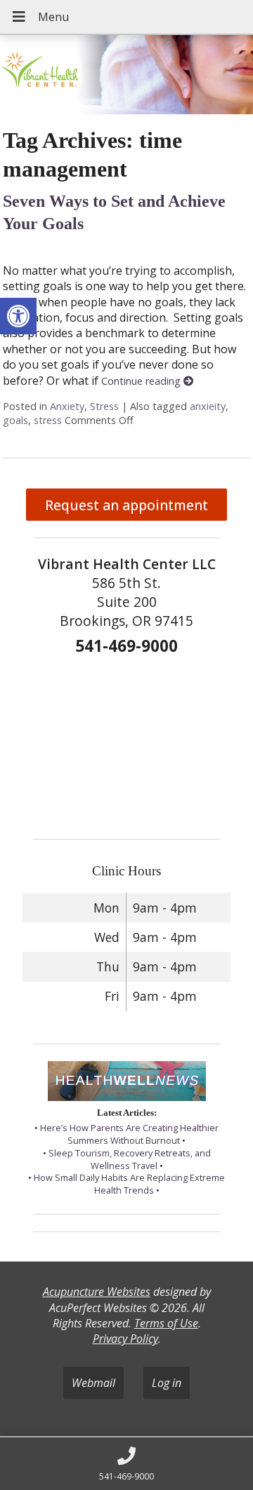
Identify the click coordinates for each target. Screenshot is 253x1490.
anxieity (208, 406)
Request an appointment (126, 504)
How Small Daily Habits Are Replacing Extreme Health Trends (129, 1183)
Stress (104, 406)
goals (15, 420)
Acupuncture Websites (96, 1291)
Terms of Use (166, 1323)
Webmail (93, 1382)
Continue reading (142, 381)
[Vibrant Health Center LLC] (126, 76)
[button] (18, 316)
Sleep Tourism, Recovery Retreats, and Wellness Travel (129, 1159)
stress (48, 420)
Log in (166, 1382)
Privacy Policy (125, 1338)
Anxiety (67, 406)
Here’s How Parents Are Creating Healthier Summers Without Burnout (129, 1134)
